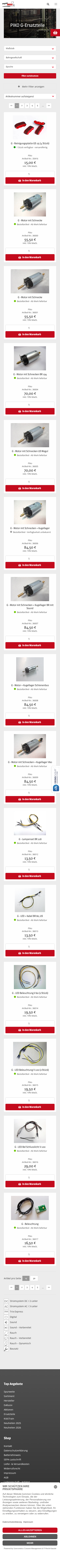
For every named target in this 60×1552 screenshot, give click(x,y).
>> (49, 105)
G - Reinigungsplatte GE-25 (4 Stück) (30, 143)
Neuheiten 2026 (12, 1427)
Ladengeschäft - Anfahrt (17, 1481)
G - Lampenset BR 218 (30, 839)
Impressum (10, 1472)
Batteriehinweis (12, 1455)
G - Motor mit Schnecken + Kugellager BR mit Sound (30, 607)
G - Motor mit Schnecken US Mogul (30, 451)
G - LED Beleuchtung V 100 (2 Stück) (30, 1069)
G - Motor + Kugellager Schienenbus (30, 685)
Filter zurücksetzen (30, 75)
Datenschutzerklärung (16, 1450)
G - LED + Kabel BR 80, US (30, 916)
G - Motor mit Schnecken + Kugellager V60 (30, 762)
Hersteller (9, 1400)
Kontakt (8, 1446)
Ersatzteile (9, 1414)
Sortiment (9, 1396)
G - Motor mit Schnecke (30, 220)
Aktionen (8, 1409)
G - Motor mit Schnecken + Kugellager (30, 528)
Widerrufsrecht (12, 1468)
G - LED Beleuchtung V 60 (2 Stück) (30, 993)
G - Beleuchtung (30, 1223)
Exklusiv (8, 1405)
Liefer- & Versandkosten (16, 1464)
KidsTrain (9, 1418)
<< (11, 105)
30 (34, 1278)
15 (26, 1278)
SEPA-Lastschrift (12, 1459)
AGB (6, 1477)
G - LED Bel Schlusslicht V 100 (30, 1146)
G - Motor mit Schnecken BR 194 (30, 374)
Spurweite (9, 1391)
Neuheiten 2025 (12, 1423)
